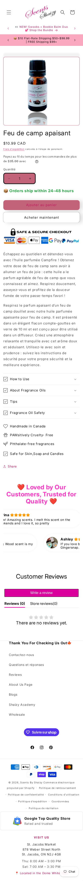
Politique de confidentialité (26, 794)
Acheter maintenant (41, 217)
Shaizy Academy (22, 704)
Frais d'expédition (14, 149)
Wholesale (17, 714)
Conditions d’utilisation (63, 794)
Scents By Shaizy (31, 782)
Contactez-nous (21, 655)
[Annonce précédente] (8, 28)
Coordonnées (60, 801)
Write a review (41, 593)
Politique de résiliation (44, 808)
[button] (9, 12)
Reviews (15, 674)
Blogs (13, 694)
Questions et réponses (26, 665)
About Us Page (21, 684)
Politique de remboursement (57, 788)
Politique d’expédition (32, 801)
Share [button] (12, 466)
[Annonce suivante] (75, 28)
